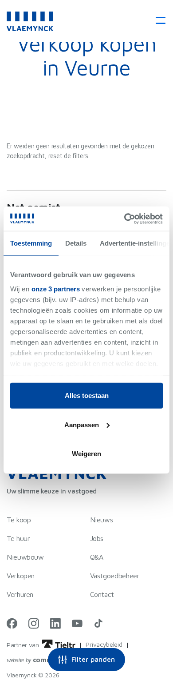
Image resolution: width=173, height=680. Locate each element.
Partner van (23, 644)
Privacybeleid (104, 644)
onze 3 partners (55, 288)
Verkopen (21, 576)
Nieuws (101, 520)
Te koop (19, 520)
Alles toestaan (87, 395)
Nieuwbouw (25, 557)
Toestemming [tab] (31, 243)
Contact (102, 594)
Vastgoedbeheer (115, 576)
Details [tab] (75, 243)
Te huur (18, 538)
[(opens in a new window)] (12, 623)
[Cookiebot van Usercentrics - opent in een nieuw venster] (124, 218)
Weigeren (86, 453)
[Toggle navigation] (157, 21)
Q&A (96, 557)
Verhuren (20, 594)
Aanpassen (81, 424)
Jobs (97, 538)
